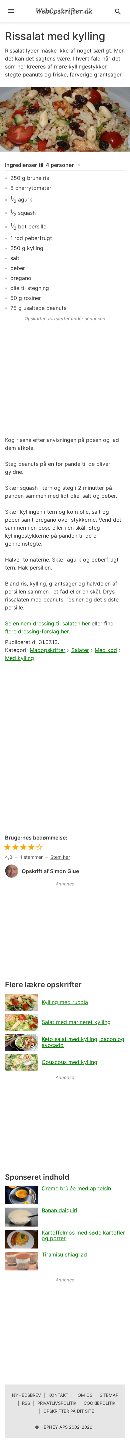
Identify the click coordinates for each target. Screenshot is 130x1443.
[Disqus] (65, 748)
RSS (26, 1403)
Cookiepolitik (99, 1403)
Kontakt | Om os (70, 1395)
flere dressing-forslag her (37, 631)
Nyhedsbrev (26, 1395)
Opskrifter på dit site (68, 1411)
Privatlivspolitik (56, 1403)
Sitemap (109, 1395)
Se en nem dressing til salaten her (47, 623)
